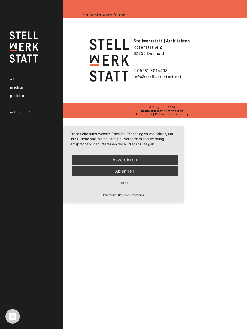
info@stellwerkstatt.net (158, 77)
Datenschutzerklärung (171, 114)
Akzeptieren (124, 159)
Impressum (144, 114)
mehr (124, 182)
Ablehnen (124, 171)
